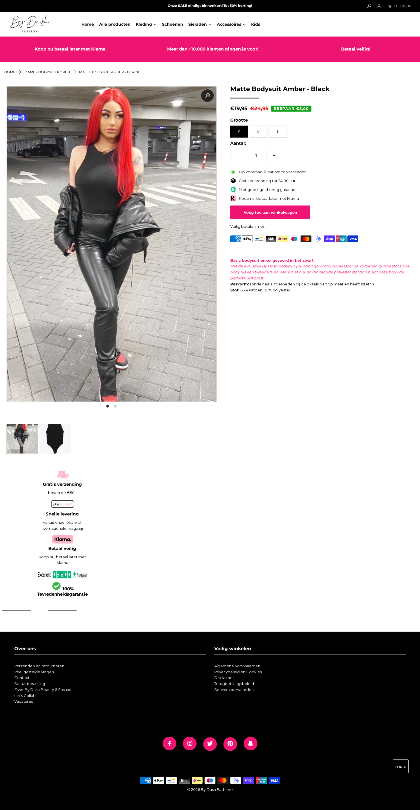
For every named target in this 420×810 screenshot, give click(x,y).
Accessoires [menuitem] (229, 24)
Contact (21, 677)
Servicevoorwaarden (234, 689)
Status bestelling (29, 683)
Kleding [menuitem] (144, 24)
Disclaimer (224, 677)
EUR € (401, 767)
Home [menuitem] (87, 24)
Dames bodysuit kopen (47, 72)
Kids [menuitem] (255, 24)
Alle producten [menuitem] (115, 24)
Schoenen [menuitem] (172, 24)
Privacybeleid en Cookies (238, 672)
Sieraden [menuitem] (197, 24)
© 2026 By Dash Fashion (209, 789)
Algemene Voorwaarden (237, 666)
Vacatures (23, 701)
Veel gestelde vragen (34, 672)
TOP (410, 803)
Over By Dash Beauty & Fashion (43, 689)
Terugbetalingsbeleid (234, 683)
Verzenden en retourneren (39, 666)
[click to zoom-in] (207, 95)
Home (9, 72)
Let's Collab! (25, 695)
